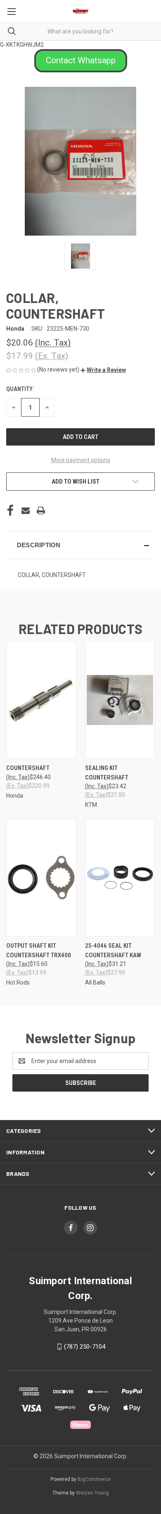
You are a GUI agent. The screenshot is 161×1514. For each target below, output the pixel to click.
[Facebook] (10, 510)
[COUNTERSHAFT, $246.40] (41, 700)
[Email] (25, 510)
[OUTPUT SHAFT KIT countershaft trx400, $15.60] (41, 877)
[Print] (41, 510)
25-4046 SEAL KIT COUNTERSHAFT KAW (113, 950)
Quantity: (20, 389)
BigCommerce (94, 1479)
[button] (80, 60)
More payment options (80, 460)
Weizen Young (92, 1493)
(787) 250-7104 (84, 1346)
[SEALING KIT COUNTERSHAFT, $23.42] (120, 700)
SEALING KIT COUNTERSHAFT (106, 772)
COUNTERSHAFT (28, 768)
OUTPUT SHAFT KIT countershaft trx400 (38, 950)
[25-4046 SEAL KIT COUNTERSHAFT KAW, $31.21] (120, 877)
